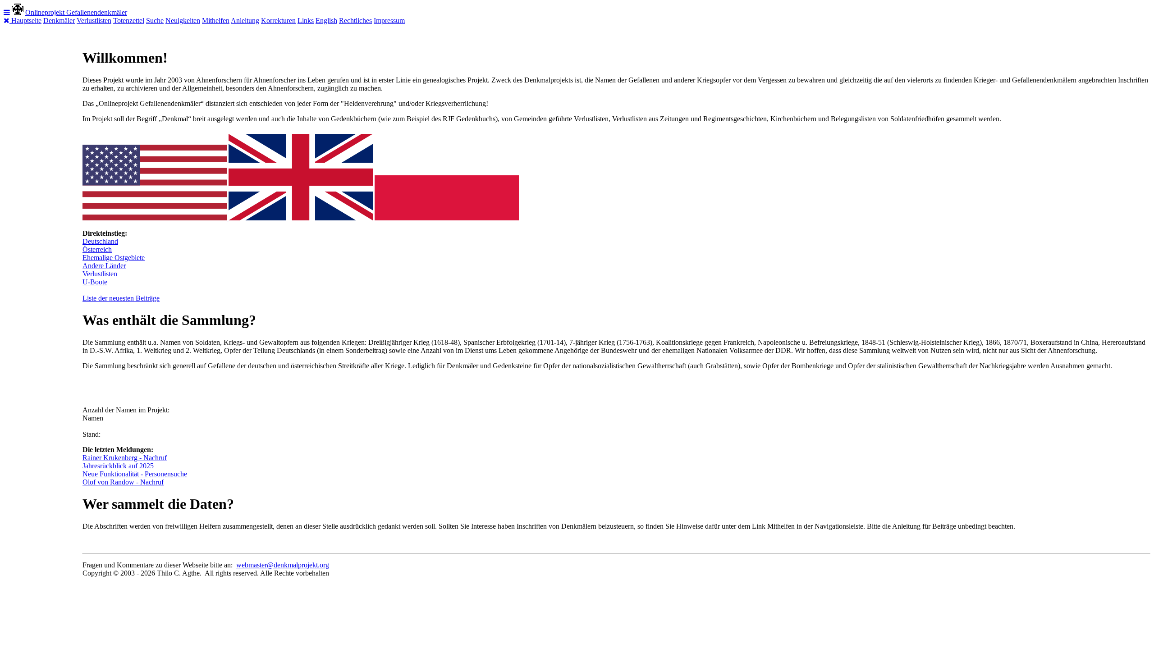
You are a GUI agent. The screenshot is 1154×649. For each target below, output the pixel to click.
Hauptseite (26, 20)
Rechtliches (355, 20)
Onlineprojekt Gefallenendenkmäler (76, 12)
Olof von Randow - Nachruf (123, 482)
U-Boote (94, 282)
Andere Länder (104, 266)
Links (306, 20)
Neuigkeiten (182, 20)
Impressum (389, 20)
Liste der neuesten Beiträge (121, 298)
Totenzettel (128, 20)
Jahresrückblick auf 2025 (118, 466)
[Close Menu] (7, 20)
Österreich (97, 249)
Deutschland (100, 241)
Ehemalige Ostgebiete (113, 257)
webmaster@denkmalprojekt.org (282, 565)
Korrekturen (278, 20)
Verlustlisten (94, 20)
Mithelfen (215, 20)
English (326, 20)
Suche (155, 20)
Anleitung (245, 20)
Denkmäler (59, 20)
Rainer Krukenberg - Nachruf (124, 458)
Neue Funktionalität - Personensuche (134, 474)
